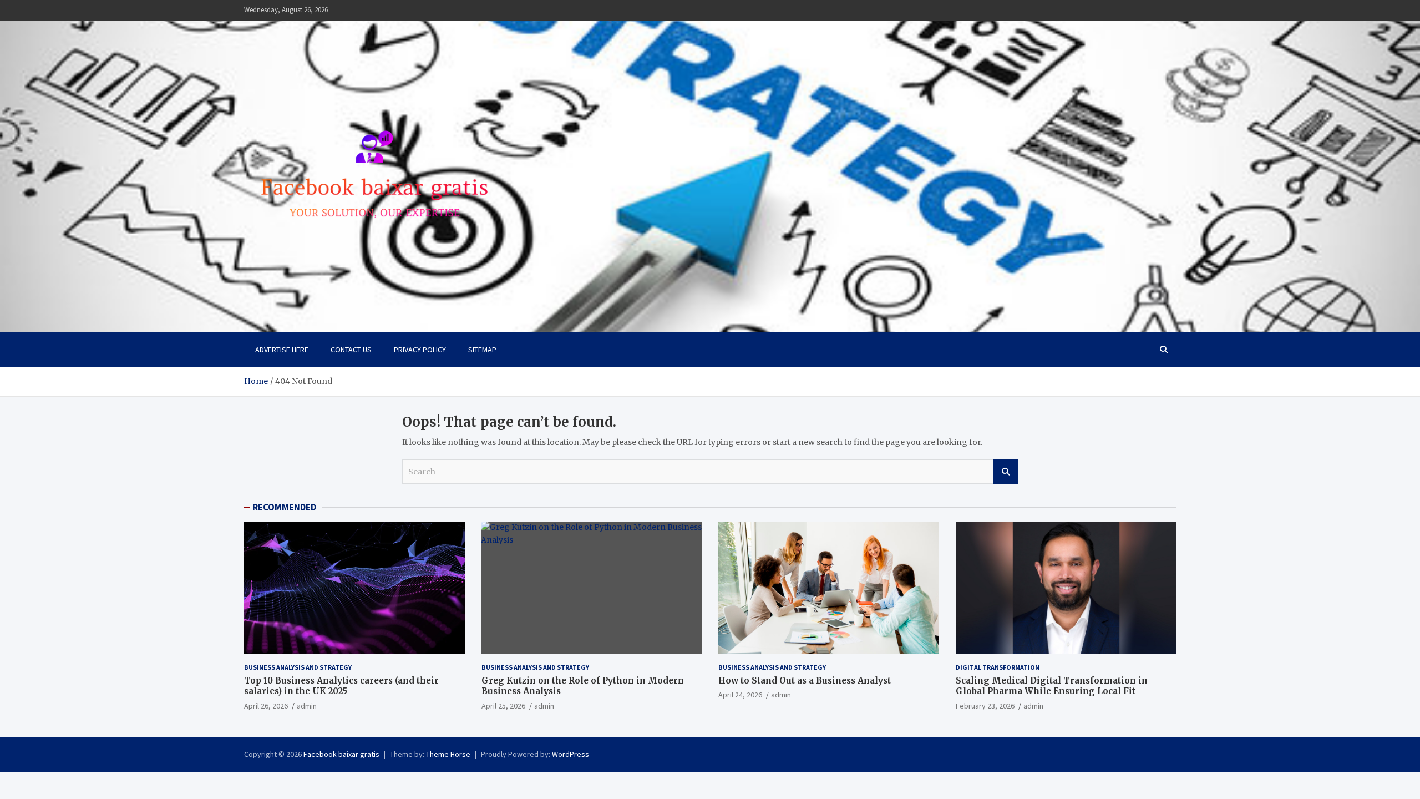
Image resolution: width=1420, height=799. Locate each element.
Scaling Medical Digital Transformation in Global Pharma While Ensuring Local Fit (1052, 686)
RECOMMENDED (284, 507)
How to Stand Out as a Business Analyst (804, 680)
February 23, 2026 (985, 706)
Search (1005, 471)
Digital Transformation (997, 667)
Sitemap (482, 350)
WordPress (570, 754)
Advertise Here (281, 350)
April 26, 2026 (266, 706)
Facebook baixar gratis (341, 754)
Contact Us (351, 350)
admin (307, 706)
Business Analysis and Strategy (298, 667)
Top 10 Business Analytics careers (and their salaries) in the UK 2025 (341, 686)
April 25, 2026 (503, 706)
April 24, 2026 (740, 695)
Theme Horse (448, 754)
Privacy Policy (420, 350)
